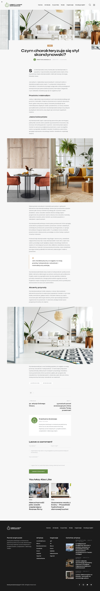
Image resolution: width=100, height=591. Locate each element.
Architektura (81, 540)
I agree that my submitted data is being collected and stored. (48, 465)
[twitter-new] (87, 584)
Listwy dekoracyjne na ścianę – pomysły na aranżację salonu (84, 576)
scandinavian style (34, 383)
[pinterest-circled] (91, 584)
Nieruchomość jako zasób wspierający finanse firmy (36, 506)
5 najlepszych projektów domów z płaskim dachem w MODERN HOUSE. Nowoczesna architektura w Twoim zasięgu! (84, 549)
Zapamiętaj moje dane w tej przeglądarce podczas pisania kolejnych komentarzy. (49, 451)
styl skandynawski (47, 383)
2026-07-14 (86, 557)
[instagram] (83, 584)
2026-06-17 (86, 571)
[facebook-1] (79, 584)
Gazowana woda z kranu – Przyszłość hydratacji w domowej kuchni (61, 506)
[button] (31, 392)
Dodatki (78, 557)
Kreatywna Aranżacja (48, 419)
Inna (50, 45)
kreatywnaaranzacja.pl (13, 585)
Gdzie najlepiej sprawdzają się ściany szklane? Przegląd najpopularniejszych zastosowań (84, 564)
